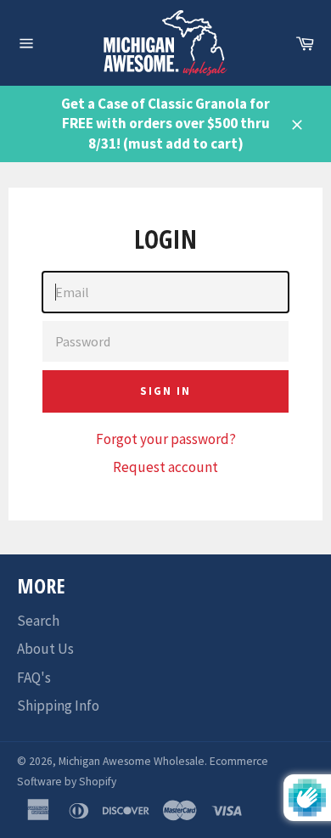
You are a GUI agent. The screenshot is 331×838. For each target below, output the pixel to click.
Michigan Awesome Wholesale (132, 761)
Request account (165, 467)
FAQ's (34, 677)
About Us (45, 648)
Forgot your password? (166, 439)
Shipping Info (58, 705)
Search (38, 620)
